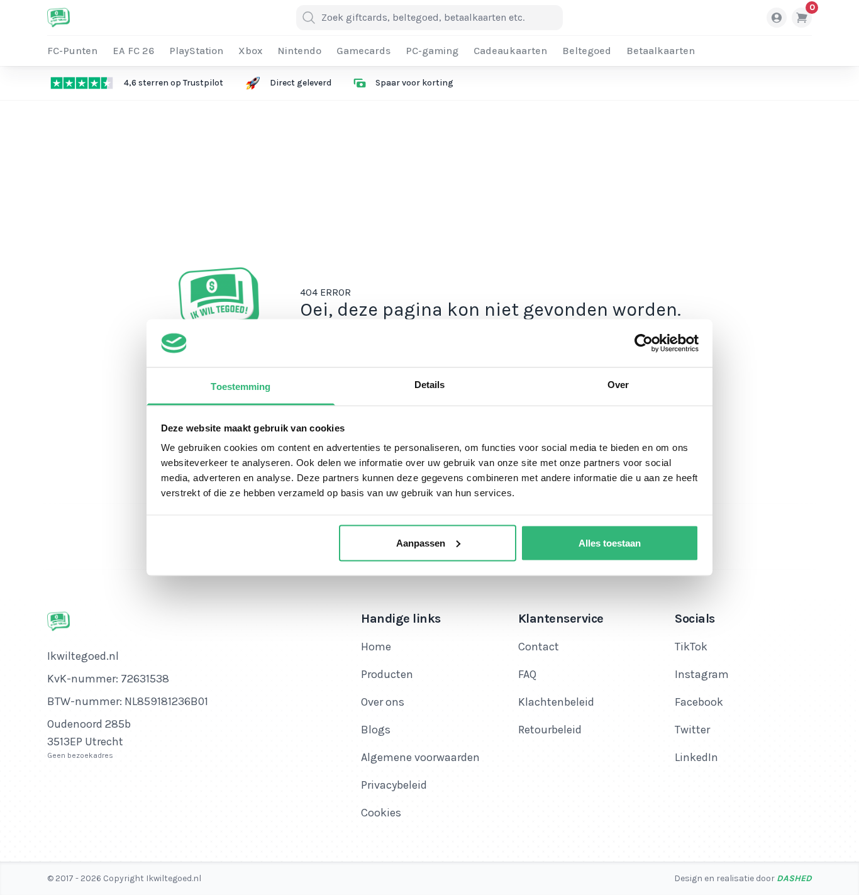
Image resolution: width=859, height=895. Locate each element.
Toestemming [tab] (240, 386)
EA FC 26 (133, 51)
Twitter (692, 730)
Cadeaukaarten (510, 51)
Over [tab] (618, 384)
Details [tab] (429, 384)
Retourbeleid (550, 730)
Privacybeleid (394, 785)
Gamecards (363, 51)
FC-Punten (72, 51)
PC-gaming (432, 51)
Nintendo (299, 51)
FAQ (527, 674)
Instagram (702, 674)
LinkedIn (696, 757)
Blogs (376, 730)
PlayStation (196, 51)
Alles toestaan (610, 542)
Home (376, 646)
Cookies (381, 813)
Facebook (699, 702)
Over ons (382, 702)
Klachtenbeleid (556, 702)
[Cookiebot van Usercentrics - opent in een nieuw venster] (644, 342)
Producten (387, 674)
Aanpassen (420, 542)
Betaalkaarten (660, 51)
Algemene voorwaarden (420, 757)
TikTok (691, 646)
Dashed (794, 878)
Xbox (250, 51)
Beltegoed (586, 51)
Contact (538, 646)
